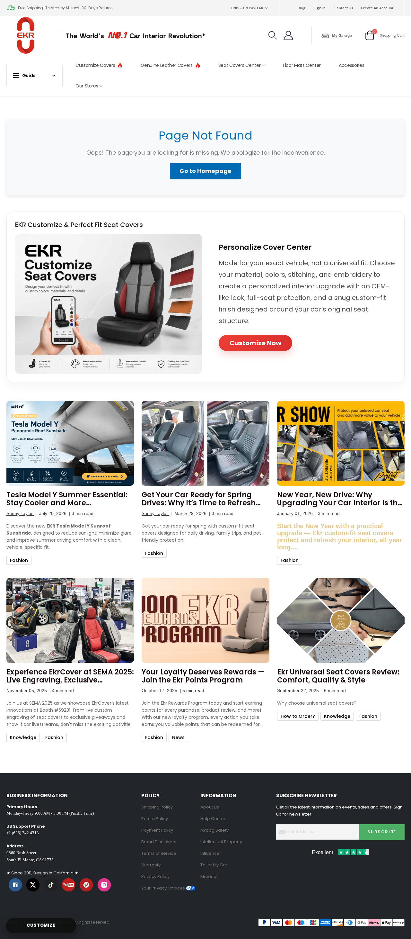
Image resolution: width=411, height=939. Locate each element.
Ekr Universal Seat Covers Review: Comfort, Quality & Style (338, 676)
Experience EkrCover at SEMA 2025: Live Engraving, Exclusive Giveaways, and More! (70, 676)
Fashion (19, 560)
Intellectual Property (221, 842)
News (178, 737)
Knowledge (23, 737)
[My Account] (288, 35)
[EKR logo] (27, 35)
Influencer (210, 853)
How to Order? (298, 716)
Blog (302, 7)
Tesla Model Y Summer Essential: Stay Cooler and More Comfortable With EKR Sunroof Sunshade (66, 499)
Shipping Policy (157, 807)
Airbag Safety (214, 830)
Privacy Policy (155, 876)
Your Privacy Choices (163, 888)
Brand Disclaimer (159, 842)
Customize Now (255, 343)
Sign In (319, 7)
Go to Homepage (205, 171)
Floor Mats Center (302, 65)
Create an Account (377, 7)
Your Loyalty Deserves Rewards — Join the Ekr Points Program (203, 676)
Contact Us (343, 7)
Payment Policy (157, 830)
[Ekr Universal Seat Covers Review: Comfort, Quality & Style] (341, 620)
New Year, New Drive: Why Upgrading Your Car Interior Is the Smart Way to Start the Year (339, 499)
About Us (209, 807)
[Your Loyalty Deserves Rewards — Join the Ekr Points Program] (205, 620)
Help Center (212, 819)
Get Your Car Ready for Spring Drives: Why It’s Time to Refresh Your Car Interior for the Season (200, 499)
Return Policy (154, 819)
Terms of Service (158, 853)
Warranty (151, 865)
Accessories (351, 65)
